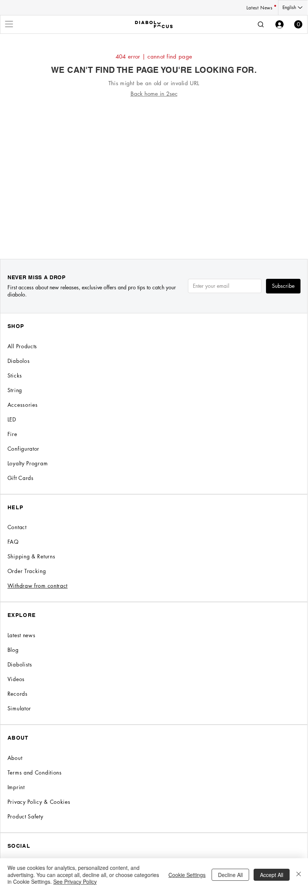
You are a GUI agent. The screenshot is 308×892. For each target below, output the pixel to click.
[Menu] (9, 24)
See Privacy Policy (75, 881)
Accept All (271, 874)
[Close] (298, 874)
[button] (298, 24)
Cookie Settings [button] (187, 874)
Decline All (230, 874)
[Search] (260, 24)
